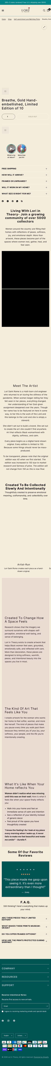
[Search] (44, 10)
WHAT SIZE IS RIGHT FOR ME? (16, 193)
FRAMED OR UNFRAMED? (14, 181)
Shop (10, 19)
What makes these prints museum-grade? (21, 927)
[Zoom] (44, 27)
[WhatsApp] (17, 201)
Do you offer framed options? (19, 934)
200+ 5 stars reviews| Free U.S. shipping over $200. (25, 2)
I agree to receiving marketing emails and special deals (25, 1011)
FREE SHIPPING (9, 168)
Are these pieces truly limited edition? (19, 919)
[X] (8, 201)
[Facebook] (3, 201)
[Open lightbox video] (11, 149)
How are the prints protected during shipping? (23, 941)
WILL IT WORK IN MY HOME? (16, 187)
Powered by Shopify (41, 1057)
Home (4, 19)
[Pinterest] (13, 201)
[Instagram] (10, 1020)
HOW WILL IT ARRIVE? (12, 175)
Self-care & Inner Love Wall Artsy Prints (27, 19)
